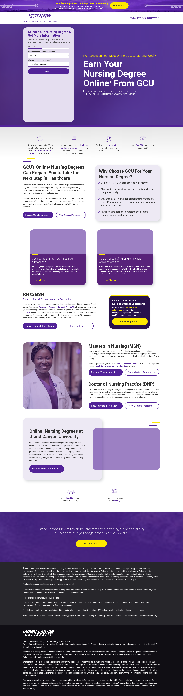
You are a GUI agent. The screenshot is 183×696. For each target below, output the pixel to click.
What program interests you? (39, 60)
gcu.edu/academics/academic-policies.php (135, 654)
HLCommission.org (97, 644)
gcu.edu (26, 654)
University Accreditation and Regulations (135, 615)
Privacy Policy (29, 688)
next (48, 71)
